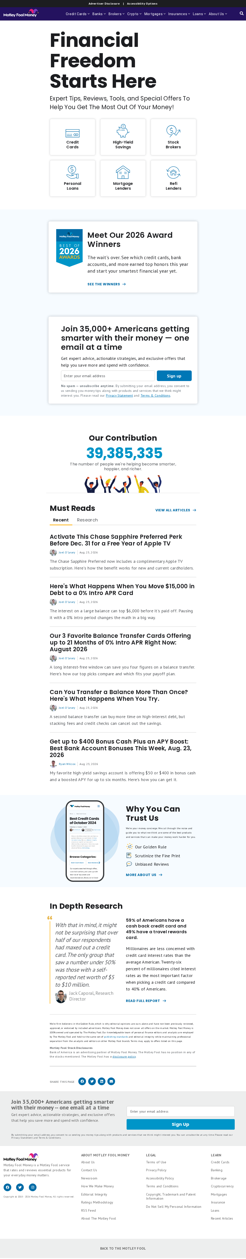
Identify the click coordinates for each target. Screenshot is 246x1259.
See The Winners (103, 284)
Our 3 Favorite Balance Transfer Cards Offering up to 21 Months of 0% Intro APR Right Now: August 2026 (120, 643)
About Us (88, 1162)
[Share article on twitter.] (92, 1084)
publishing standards (116, 1036)
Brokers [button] (117, 16)
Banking (216, 1170)
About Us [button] (216, 16)
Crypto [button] (134, 16)
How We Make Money (97, 1186)
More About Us (141, 874)
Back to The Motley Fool (123, 1248)
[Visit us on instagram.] (34, 1190)
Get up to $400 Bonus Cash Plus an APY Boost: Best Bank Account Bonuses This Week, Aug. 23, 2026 (121, 748)
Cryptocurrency (222, 1186)
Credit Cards (220, 1162)
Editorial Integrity (94, 1194)
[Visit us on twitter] (22, 1190)
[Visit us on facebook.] (10, 1190)
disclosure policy (124, 1056)
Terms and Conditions (162, 1186)
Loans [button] (200, 16)
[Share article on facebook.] (82, 1084)
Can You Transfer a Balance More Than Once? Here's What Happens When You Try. (119, 695)
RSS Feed (88, 1210)
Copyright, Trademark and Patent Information (171, 1196)
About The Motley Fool (98, 1218)
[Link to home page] (21, 14)
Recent (61, 520)
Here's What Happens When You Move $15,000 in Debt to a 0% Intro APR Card (122, 589)
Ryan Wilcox (67, 764)
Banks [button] (100, 16)
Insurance (218, 1202)
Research (87, 520)
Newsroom (89, 1178)
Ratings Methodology (97, 1202)
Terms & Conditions (155, 395)
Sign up (174, 376)
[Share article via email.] (111, 1084)
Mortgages (219, 1194)
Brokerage (219, 1178)
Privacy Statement (119, 395)
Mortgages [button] (155, 16)
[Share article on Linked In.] (101, 1084)
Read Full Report (143, 1000)
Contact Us (89, 1170)
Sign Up (181, 1124)
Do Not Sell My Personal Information (174, 1206)
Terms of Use (156, 1162)
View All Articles (172, 510)
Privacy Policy (156, 1170)
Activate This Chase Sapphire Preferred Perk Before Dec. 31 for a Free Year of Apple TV (116, 540)
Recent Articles (222, 1218)
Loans (215, 1210)
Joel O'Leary (67, 552)
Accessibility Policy (160, 1178)
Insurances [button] (179, 16)
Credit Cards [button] (78, 16)
